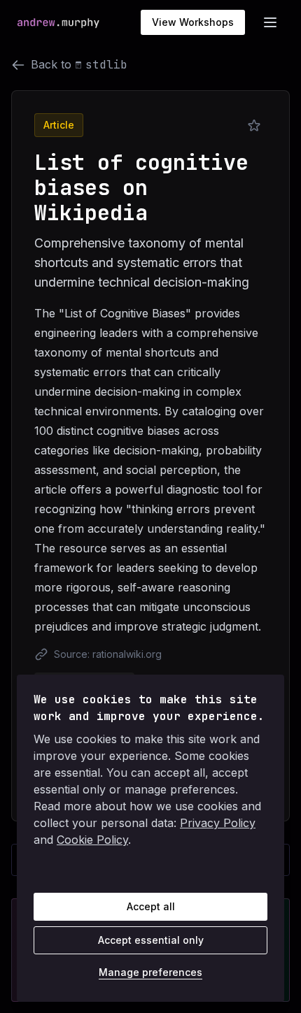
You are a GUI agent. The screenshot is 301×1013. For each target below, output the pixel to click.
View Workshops (193, 22)
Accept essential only (151, 940)
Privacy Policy (217, 823)
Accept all (151, 906)
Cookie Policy (92, 840)
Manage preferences (150, 972)
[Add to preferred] (254, 125)
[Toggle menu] (270, 22)
